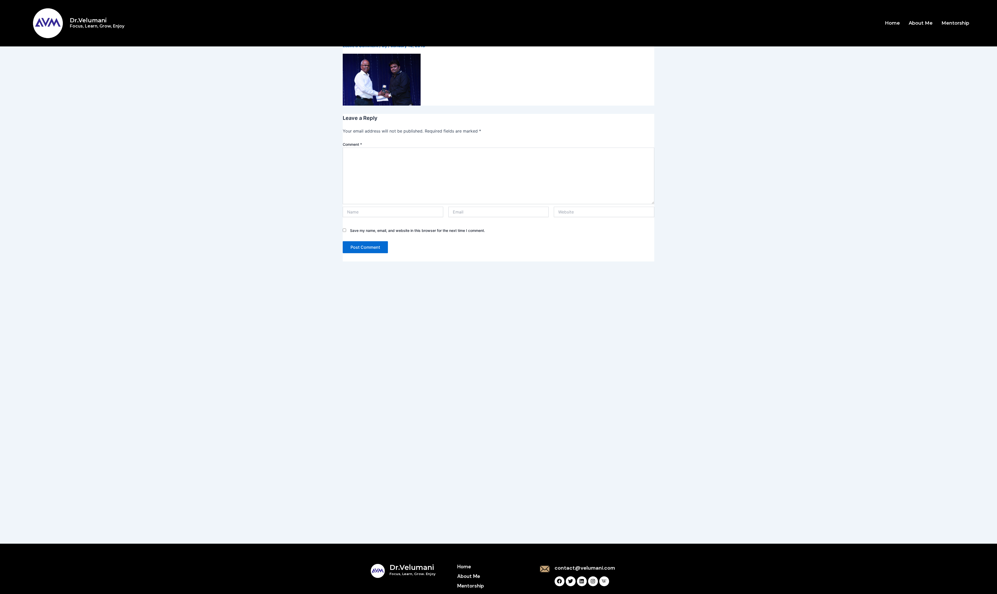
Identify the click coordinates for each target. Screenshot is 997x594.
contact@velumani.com (585, 567)
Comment (352, 144)
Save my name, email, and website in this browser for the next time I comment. (417, 230)
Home (892, 23)
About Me (921, 23)
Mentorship (955, 23)
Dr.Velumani (97, 23)
